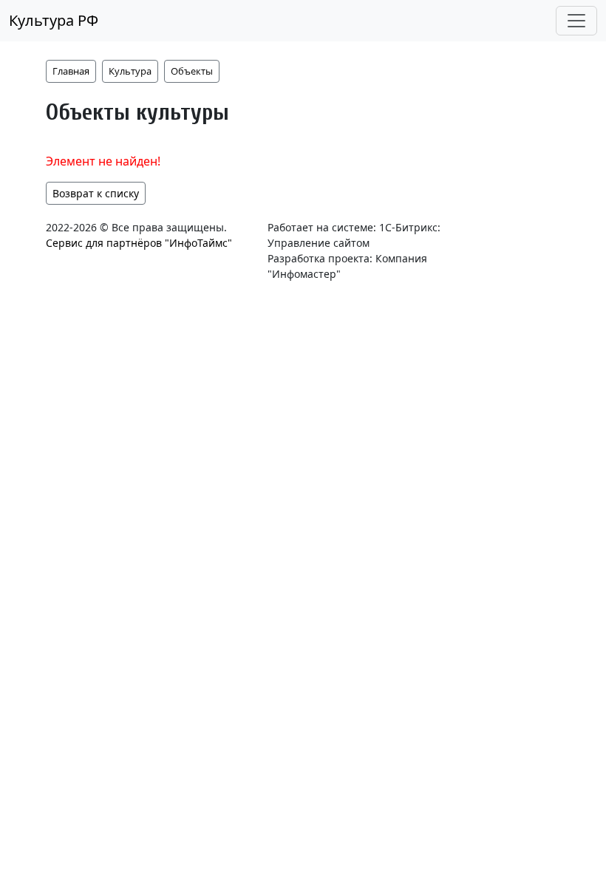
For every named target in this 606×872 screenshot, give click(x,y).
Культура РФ (53, 20)
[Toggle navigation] (576, 20)
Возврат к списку (95, 193)
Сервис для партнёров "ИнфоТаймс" (139, 243)
